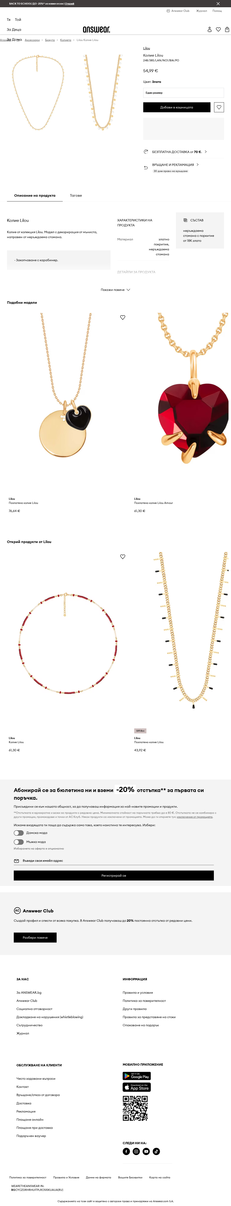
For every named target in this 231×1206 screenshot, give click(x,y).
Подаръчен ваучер (31, 1136)
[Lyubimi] (218, 29)
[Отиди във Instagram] (136, 1152)
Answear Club (26, 1001)
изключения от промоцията (195, 816)
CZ (21, 1190)
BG (13, 1190)
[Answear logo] (96, 29)
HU (33, 1190)
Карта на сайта (159, 1177)
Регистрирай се (114, 875)
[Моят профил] (209, 29)
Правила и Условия (66, 1177)
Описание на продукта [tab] (34, 195)
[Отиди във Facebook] (126, 1152)
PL (38, 1190)
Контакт (22, 1087)
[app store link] (136, 1086)
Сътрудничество (29, 1025)
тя (8, 19)
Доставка (23, 1103)
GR (25, 1190)
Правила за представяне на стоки (149, 1017)
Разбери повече (35, 938)
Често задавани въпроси (35, 1079)
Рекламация (25, 1111)
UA (52, 1190)
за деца (14, 29)
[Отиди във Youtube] (146, 1152)
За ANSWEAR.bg (29, 993)
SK (48, 1190)
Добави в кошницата (176, 107)
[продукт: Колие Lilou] (68, 643)
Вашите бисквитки (130, 1177)
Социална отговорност (34, 1009)
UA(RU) (58, 1190)
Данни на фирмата (98, 1177)
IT (36, 1190)
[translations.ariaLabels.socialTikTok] (156, 1151)
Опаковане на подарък (141, 1025)
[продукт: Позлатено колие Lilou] (68, 404)
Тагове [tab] (76, 195)
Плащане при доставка (34, 1128)
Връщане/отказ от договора (38, 1095)
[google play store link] (136, 1076)
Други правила (135, 1009)
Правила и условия (138, 993)
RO (42, 1190)
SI (45, 1190)
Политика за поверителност (144, 1001)
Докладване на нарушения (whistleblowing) (49, 1017)
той (18, 19)
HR (29, 1190)
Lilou (146, 48)
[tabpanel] (115, 247)
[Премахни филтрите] (218, 3)
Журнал (22, 1033)
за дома (14, 39)
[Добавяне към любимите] (219, 107)
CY (17, 1190)
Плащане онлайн (30, 1119)
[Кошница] (227, 29)
